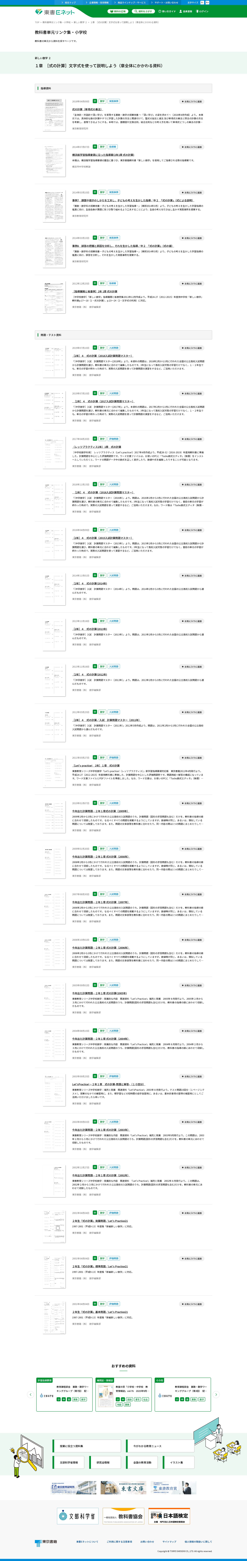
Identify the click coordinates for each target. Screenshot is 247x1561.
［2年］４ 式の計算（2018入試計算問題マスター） (102, 356)
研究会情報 (103, 1462)
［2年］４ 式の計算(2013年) (89, 629)
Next (216, 1394)
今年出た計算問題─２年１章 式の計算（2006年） (101, 947)
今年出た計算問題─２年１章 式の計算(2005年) (99, 993)
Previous (30, 1394)
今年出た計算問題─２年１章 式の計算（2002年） (101, 1175)
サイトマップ (169, 1541)
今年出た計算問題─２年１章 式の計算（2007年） (101, 902)
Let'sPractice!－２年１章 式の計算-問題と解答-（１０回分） (108, 1084)
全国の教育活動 (142, 1462)
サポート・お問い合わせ (166, 2)
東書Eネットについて (87, 1541)
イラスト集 (176, 1462)
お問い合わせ (147, 1541)
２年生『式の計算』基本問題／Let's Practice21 (100, 1312)
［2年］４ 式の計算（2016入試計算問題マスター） (103, 492)
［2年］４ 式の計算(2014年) (89, 583)
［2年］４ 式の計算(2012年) (89, 674)
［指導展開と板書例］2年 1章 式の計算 (94, 291)
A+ (207, 2)
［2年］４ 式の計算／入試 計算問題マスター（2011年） (106, 720)
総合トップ (70, 2)
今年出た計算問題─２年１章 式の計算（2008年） (101, 856)
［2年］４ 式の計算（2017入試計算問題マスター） (103, 401)
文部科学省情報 (69, 1462)
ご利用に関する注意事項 (119, 1541)
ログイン (203, 11)
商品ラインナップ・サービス (132, 2)
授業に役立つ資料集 (71, 1446)
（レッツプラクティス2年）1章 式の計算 (96, 447)
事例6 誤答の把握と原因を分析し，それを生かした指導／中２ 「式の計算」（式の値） (123, 246)
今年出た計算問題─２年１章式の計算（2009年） (100, 811)
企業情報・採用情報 (99, 2)
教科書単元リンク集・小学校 (56, 22)
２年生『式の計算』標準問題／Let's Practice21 (100, 1266)
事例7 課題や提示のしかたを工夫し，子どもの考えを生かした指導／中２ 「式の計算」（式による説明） (133, 200)
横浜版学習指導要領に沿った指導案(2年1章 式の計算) (103, 155)
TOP (37, 22)
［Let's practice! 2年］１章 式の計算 (96, 765)
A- (202, 2)
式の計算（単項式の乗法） (87, 109)
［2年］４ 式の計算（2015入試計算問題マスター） (102, 538)
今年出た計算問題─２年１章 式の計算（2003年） (101, 1130)
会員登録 (187, 11)
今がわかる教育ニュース (147, 1446)
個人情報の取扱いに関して (198, 1541)
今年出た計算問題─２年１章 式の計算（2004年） (101, 1038)
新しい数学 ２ (80, 22)
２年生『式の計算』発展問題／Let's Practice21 (100, 1221)
